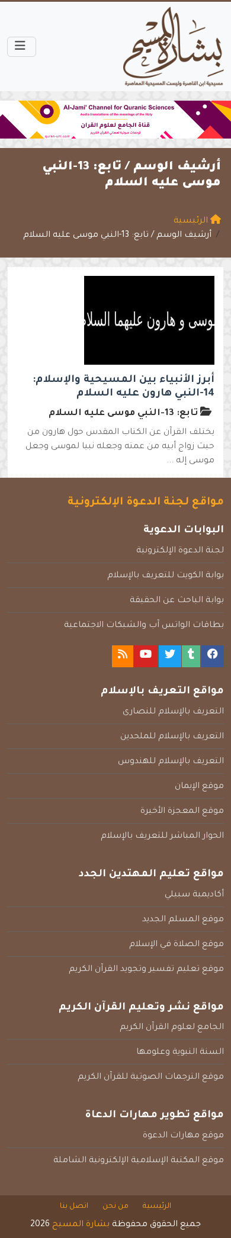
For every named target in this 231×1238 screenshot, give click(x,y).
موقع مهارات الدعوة (183, 1136)
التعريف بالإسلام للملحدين (172, 737)
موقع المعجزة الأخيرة (182, 811)
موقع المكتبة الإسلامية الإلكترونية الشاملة (138, 1161)
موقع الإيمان (199, 787)
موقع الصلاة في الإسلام (176, 945)
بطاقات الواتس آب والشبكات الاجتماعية (144, 626)
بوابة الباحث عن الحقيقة (177, 601)
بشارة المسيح (81, 1225)
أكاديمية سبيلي (194, 895)
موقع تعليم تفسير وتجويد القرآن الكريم (146, 970)
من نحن (115, 1206)
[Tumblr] (191, 656)
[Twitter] (170, 656)
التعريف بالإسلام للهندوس (171, 762)
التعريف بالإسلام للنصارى (173, 712)
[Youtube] (146, 656)
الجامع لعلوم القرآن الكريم (172, 1028)
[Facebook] (212, 656)
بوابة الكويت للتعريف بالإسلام (165, 576)
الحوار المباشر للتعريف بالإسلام (162, 836)
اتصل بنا (74, 1206)
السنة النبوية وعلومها (180, 1052)
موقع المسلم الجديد (183, 920)
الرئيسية (157, 1206)
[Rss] (122, 656)
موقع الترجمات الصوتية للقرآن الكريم (151, 1077)
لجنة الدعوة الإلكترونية (180, 551)
